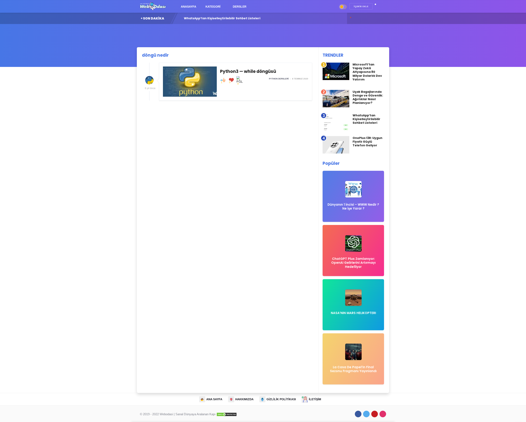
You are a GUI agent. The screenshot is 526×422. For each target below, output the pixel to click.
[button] (377, 6)
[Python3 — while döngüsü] (235, 82)
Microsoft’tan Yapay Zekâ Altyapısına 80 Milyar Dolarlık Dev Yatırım (367, 71)
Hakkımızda (244, 399)
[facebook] (358, 414)
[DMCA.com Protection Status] (226, 414)
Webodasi (166, 414)
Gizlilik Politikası (281, 399)
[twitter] (366, 414)
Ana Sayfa (214, 399)
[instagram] (383, 414)
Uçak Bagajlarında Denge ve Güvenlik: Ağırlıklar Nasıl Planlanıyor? (368, 97)
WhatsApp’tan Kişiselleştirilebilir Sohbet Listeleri (366, 119)
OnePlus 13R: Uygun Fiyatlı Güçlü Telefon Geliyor (221, 18)
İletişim (315, 399)
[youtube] (374, 414)
